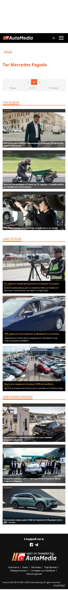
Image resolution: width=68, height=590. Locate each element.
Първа (13, 87)
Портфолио (50, 567)
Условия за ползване (43, 570)
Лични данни (34, 573)
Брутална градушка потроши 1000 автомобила (28, 384)
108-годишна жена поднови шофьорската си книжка (31, 333)
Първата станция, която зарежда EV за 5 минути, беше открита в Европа (31, 479)
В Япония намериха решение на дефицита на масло (30, 227)
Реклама (36, 567)
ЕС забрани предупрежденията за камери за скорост (31, 283)
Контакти (13, 567)
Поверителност (19, 570)
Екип (25, 567)
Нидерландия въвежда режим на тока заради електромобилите (27, 438)
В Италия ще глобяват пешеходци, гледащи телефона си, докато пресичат (33, 144)
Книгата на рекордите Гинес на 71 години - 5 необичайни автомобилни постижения (33, 185)
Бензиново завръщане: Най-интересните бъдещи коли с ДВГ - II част (33, 521)
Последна (53, 87)
